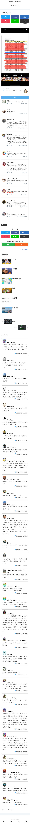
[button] (27, 400)
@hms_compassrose (22, 128)
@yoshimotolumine (23, 145)
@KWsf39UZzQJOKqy (22, 216)
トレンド (5, 224)
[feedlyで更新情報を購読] (8, 244)
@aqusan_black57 (23, 113)
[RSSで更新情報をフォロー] (22, 244)
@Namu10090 (24, 103)
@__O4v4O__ (24, 194)
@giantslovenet (23, 206)
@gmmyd (25, 156)
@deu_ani (25, 183)
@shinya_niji (24, 172)
